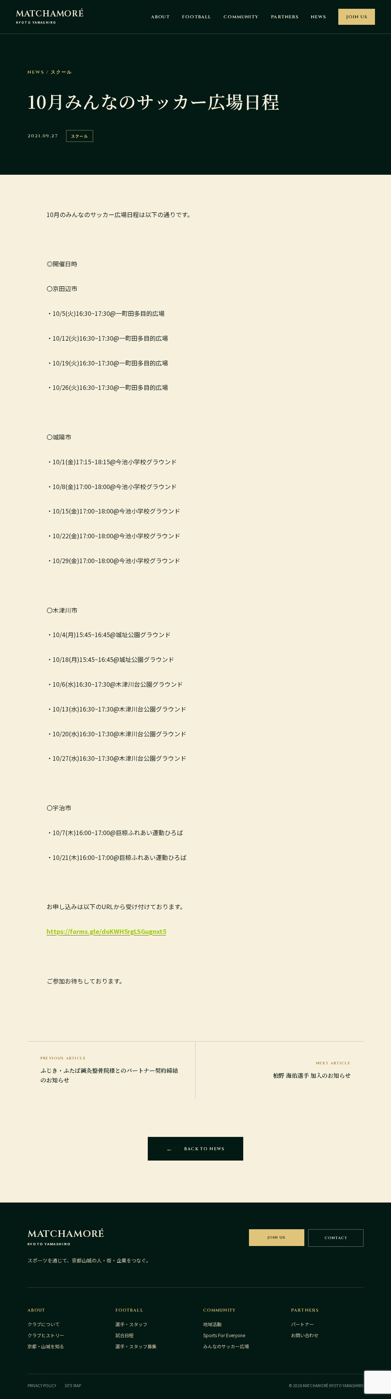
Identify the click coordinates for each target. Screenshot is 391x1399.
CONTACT (336, 1238)
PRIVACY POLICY (41, 1385)
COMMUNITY (241, 17)
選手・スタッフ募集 (136, 1346)
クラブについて (43, 1324)
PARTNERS (285, 17)
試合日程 (124, 1335)
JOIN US (356, 17)
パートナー (302, 1324)
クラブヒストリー (45, 1335)
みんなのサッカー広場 (226, 1346)
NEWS (318, 17)
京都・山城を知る (45, 1346)
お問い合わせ (304, 1335)
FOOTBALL (196, 17)
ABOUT (160, 17)
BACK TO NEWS (204, 1149)
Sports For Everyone (224, 1335)
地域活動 (212, 1324)
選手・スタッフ (131, 1324)
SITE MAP (73, 1385)
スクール (79, 136)
